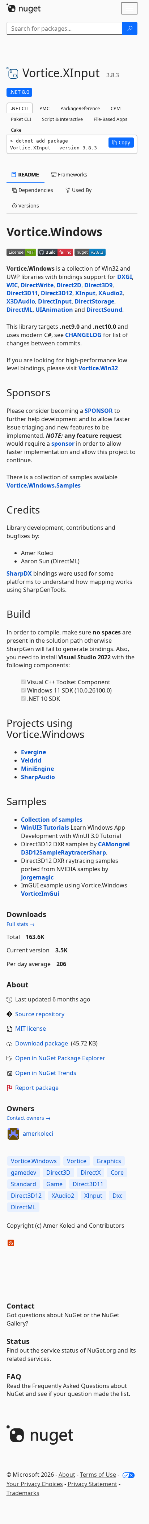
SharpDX (19, 573)
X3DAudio (21, 301)
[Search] (129, 28)
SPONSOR (99, 411)
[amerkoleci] (13, 1133)
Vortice (76, 1161)
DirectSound (104, 310)
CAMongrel (114, 844)
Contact (21, 1306)
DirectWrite (37, 285)
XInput (85, 293)
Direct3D (58, 1172)
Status (18, 1341)
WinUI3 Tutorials (45, 827)
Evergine (33, 752)
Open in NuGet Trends (45, 1073)
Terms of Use (98, 1475)
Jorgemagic (37, 877)
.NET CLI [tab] (20, 108)
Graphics (109, 1161)
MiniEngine (37, 769)
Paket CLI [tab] (21, 119)
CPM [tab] (116, 108)
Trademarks (23, 1493)
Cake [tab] (16, 130)
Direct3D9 (98, 285)
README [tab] (28, 174)
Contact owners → (29, 1117)
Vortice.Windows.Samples (44, 485)
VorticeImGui (40, 894)
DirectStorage (94, 301)
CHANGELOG (83, 335)
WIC (12, 285)
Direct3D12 (56, 293)
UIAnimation (54, 310)
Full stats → (21, 924)
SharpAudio (38, 777)
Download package (41, 1043)
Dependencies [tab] (35, 190)
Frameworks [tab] (71, 174)
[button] (121, 142)
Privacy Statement (92, 1484)
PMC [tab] (44, 108)
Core (117, 1172)
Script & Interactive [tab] (62, 119)
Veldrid (31, 760)
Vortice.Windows (34, 1161)
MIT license (30, 1028)
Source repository (39, 1014)
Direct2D (68, 285)
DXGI (124, 277)
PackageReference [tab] (80, 108)
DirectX (91, 1172)
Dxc (117, 1196)
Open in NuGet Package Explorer (60, 1058)
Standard (23, 1184)
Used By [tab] (81, 190)
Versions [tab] (28, 205)
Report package (37, 1088)
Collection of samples (51, 820)
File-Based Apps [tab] (110, 119)
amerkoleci (38, 1133)
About (67, 1475)
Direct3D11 (22, 293)
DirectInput (55, 301)
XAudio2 (110, 293)
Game (54, 1184)
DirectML (20, 310)
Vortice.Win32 (98, 368)
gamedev (23, 1172)
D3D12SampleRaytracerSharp (63, 852)
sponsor (62, 443)
